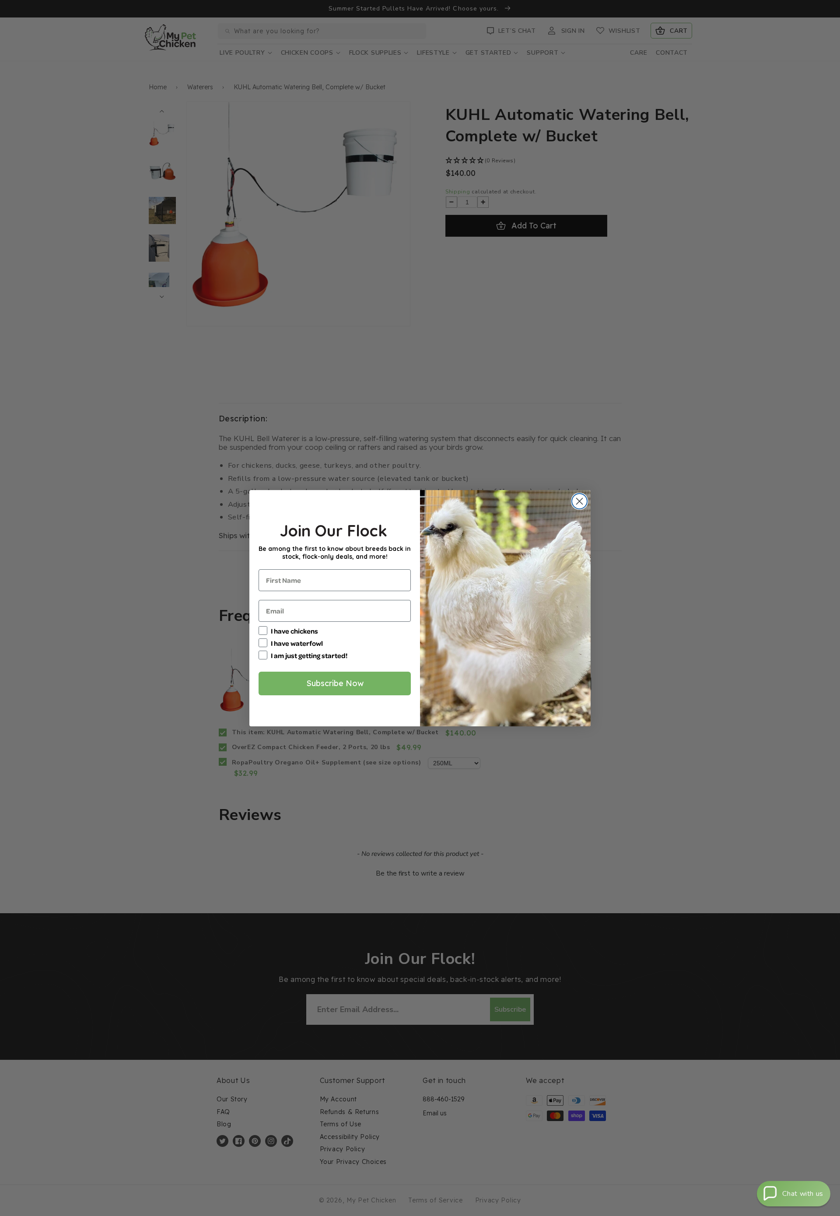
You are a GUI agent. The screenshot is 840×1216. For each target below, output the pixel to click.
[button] (793, 1193)
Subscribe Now (335, 683)
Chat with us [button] (802, 1193)
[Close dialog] (579, 501)
